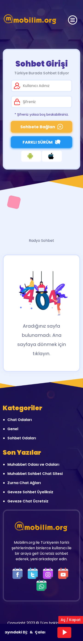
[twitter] (34, 573)
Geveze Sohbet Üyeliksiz (30, 492)
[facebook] (19, 573)
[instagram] (49, 573)
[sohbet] (30, 19)
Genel (12, 429)
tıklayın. (41, 353)
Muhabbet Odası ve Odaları (33, 464)
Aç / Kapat (71, 619)
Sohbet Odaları (21, 438)
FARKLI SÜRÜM (38, 142)
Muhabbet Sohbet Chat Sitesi (35, 473)
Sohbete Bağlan (37, 127)
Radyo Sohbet (41, 240)
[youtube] (64, 573)
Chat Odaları (19, 419)
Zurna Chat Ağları (24, 482)
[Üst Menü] (72, 20)
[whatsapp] (41, 585)
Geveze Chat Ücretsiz (27, 501)
